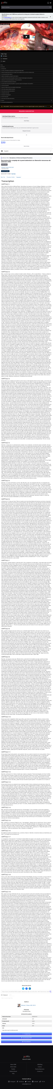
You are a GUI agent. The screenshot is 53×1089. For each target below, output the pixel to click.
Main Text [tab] (3, 177)
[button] (26, 37)
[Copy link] (50, 991)
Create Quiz (27, 1034)
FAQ (13, 1073)
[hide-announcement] (50, 17)
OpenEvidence (7, 17)
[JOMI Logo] (4, 3)
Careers (40, 1066)
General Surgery (5, 171)
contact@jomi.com (26, 1084)
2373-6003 (28, 1059)
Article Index (13, 1066)
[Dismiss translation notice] (51, 106)
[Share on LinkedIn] (30, 988)
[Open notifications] (48, 3)
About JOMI (13, 1064)
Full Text (13, 173)
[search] (50, 7)
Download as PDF (27, 1038)
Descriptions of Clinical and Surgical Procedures (21, 157)
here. (46, 106)
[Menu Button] (50, 2)
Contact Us (40, 1071)
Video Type (4, 54)
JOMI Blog (39, 1064)
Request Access (26, 130)
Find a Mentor (27, 1041)
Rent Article (26, 146)
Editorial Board (13, 1071)
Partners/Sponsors (39, 1069)
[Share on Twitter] (23, 988)
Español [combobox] (6, 151)
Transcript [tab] (18, 177)
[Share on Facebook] (26, 988)
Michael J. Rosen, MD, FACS (28, 1005)
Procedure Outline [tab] (11, 177)
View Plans (26, 120)
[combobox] (25, 7)
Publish (13, 1069)
